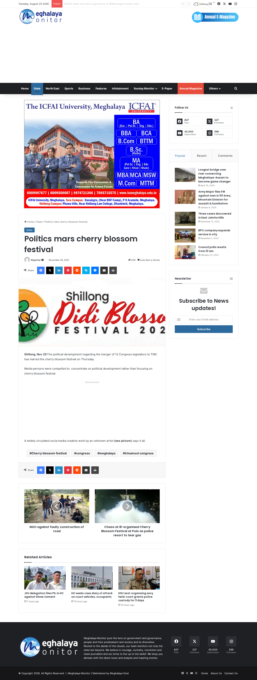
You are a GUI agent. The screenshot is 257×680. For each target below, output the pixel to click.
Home (25, 88)
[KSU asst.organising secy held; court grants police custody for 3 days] (139, 578)
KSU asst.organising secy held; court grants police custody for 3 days (135, 596)
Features (101, 88)
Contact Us (231, 673)
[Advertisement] (128, 54)
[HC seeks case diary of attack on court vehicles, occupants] (92, 578)
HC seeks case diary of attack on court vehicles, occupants (92, 595)
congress (83, 453)
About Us (216, 673)
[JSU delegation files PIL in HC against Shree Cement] (45, 578)
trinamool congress (139, 453)
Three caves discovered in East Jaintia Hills (214, 215)
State (37, 88)
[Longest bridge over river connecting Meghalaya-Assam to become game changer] (185, 175)
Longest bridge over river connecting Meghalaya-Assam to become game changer (214, 175)
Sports (69, 88)
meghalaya (107, 453)
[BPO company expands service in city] (185, 235)
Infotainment (120, 88)
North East (52, 88)
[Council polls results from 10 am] (185, 252)
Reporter (36, 260)
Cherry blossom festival (49, 453)
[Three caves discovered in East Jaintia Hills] (185, 219)
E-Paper (167, 88)
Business (84, 88)
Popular (180, 155)
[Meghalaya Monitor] (41, 16)
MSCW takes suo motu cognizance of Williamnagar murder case (101, 3)
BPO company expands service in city (214, 232)
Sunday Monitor (144, 88)
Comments (225, 155)
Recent (201, 155)
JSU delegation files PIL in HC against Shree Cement (44, 595)
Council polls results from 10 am (212, 249)
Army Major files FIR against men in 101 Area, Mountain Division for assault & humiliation (214, 197)
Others (213, 88)
